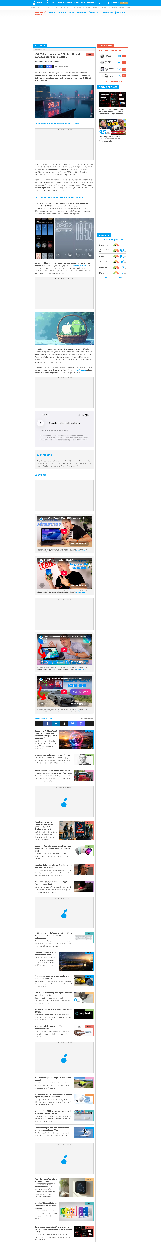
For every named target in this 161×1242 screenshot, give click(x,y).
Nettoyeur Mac (94, 12)
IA (99, 8)
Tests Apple (51, 12)
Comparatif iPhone (107, 12)
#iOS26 (37, 719)
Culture (114, 8)
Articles (60, 3)
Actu (47, 3)
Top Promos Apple (39, 12)
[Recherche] (99, 3)
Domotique (80, 8)
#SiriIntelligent (46, 719)
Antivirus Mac (62, 12)
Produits (68, 3)
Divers (128, 8)
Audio (56, 8)
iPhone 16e (103, 273)
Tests (53, 3)
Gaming (87, 8)
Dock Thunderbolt (121, 12)
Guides (76, 3)
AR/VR (69, 8)
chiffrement (81, 370)
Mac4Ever (37, 49)
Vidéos (83, 3)
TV (52, 8)
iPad (38, 8)
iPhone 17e (103, 245)
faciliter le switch (79, 266)
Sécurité (121, 8)
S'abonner (124, 3)
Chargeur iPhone (82, 12)
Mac (43, 8)
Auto (73, 8)
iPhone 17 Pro (104, 256)
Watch (48, 8)
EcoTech (94, 8)
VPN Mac (71, 12)
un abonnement (80, 551)
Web (109, 8)
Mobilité (62, 8)
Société (103, 8)
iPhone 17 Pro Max (104, 251)
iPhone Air (103, 267)
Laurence (39, 61)
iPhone (33, 8)
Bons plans (91, 3)
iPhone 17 (103, 262)
